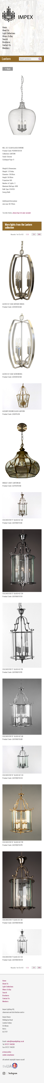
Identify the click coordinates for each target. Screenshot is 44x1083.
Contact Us (6, 45)
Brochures (6, 42)
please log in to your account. (22, 212)
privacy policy (6, 1051)
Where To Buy (7, 36)
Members (5, 48)
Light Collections (8, 33)
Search (5, 39)
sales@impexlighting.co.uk (15, 1041)
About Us (5, 30)
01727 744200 (10, 1044)
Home (4, 27)
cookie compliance (8, 1054)
